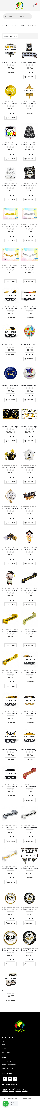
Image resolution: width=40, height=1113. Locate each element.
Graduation (13, 61)
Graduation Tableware (15, 907)
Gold (11, 265)
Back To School (25, 343)
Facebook (5, 1079)
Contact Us (6, 1052)
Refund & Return (7, 1068)
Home (4, 1041)
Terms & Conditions (9, 1065)
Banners (26, 866)
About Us (5, 1045)
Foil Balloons (5, 61)
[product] (29, 49)
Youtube (10, 1079)
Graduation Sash (33, 588)
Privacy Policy (7, 1061)
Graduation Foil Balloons (16, 588)
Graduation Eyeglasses (15, 306)
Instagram (15, 1079)
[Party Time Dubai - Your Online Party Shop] (20, 5)
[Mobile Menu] (4, 5)
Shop (4, 1048)
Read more (11, 72)
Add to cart (30, 76)
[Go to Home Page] (2, 26)
